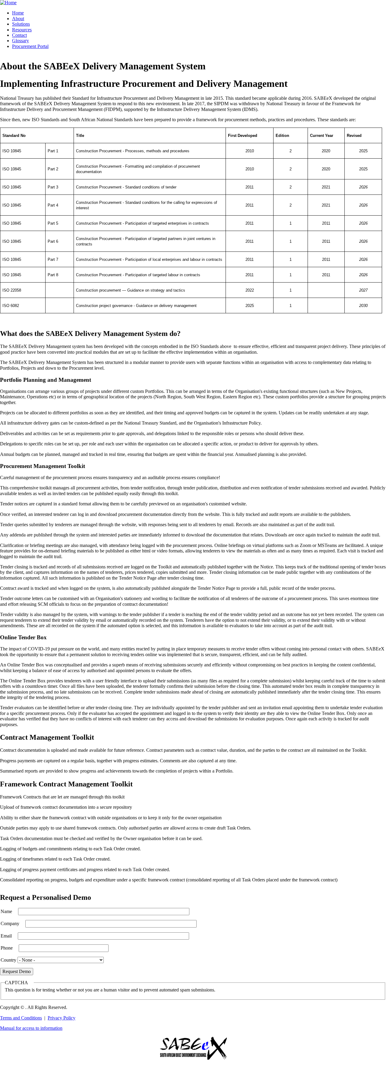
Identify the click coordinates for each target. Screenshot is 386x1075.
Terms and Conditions (21, 1017)
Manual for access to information (31, 1028)
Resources (22, 29)
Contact (19, 35)
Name (6, 911)
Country (8, 960)
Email (6, 935)
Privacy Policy (61, 1017)
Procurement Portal (30, 46)
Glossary (20, 40)
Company (10, 923)
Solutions (21, 24)
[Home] (8, 2)
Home (18, 12)
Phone (7, 947)
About (18, 18)
